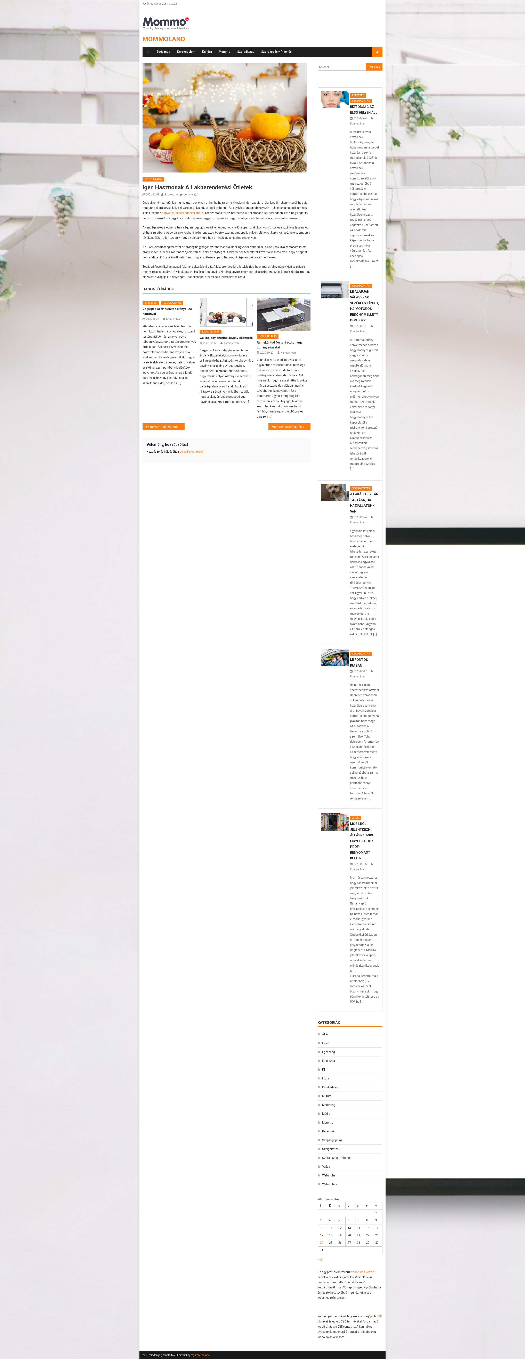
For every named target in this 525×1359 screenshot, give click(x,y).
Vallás (326, 1166)
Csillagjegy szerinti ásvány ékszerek (226, 338)
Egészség (163, 51)
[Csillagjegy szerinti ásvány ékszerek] (226, 312)
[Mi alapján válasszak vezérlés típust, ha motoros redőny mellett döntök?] (335, 289)
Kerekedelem (186, 51)
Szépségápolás (332, 1140)
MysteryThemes (200, 1355)
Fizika (326, 1078)
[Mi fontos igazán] (335, 657)
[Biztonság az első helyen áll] (335, 99)
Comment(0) (191, 194)
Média (326, 1113)
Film (325, 1069)
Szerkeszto (171, 194)
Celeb (326, 1043)
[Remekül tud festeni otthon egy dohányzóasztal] (283, 314)
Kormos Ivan (173, 319)
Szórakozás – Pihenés (276, 51)
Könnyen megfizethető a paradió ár (166, 426)
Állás (355, 818)
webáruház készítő (362, 1272)
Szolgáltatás (245, 51)
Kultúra (207, 51)
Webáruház (329, 1184)
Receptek (328, 1131)
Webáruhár (329, 1175)
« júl (320, 1259)
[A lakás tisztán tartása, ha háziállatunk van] (335, 492)
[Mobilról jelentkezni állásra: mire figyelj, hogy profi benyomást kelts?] (335, 822)
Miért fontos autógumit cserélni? (291, 426)
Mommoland (164, 39)
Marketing (328, 1105)
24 (321, 1242)
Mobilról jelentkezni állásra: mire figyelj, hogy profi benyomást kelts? (362, 841)
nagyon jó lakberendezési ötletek (183, 213)
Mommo (224, 51)
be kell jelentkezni (191, 451)
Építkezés (328, 1060)
